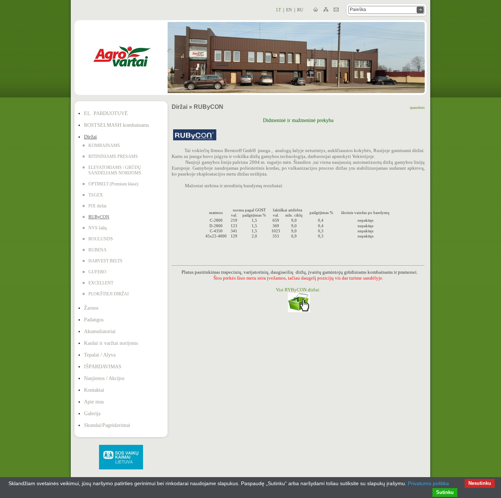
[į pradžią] (316, 9)
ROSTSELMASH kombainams (116, 125)
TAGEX (95, 195)
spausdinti (417, 108)
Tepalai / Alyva (100, 355)
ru (300, 9)
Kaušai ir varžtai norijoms (111, 343)
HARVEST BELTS (105, 260)
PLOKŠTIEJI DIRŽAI (108, 293)
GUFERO (97, 271)
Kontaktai (94, 390)
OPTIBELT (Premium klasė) (113, 184)
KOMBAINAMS (104, 145)
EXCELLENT (100, 282)
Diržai (90, 137)
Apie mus (94, 402)
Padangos (93, 319)
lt (278, 9)
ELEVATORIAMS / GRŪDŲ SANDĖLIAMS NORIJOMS (114, 170)
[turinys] (326, 9)
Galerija (92, 413)
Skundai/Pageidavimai (107, 425)
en (289, 9)
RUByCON (98, 217)
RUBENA (97, 249)
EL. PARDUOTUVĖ (106, 113)
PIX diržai (97, 206)
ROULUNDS (100, 238)
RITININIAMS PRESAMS (113, 156)
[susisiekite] (337, 9)
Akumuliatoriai (100, 331)
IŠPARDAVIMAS (102, 366)
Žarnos (91, 308)
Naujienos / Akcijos (104, 378)
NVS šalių (97, 227)
